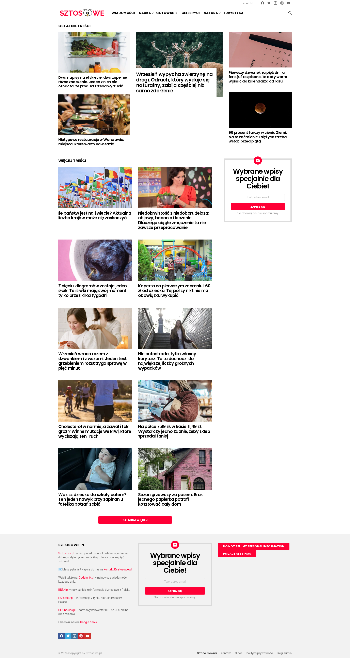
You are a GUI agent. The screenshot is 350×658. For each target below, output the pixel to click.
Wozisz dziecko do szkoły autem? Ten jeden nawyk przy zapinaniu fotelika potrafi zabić (92, 499)
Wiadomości (123, 13)
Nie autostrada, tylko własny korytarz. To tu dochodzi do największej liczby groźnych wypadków (167, 361)
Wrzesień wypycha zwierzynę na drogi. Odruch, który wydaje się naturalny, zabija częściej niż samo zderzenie (174, 82)
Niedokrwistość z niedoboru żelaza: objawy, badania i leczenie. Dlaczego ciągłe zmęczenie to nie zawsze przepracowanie (173, 220)
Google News (88, 622)
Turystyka (233, 13)
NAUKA (145, 13)
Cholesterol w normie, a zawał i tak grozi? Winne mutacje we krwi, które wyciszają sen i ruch (94, 431)
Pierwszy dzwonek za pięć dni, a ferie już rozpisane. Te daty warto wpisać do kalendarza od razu (258, 77)
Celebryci (190, 13)
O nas (238, 653)
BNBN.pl (63, 589)
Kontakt (248, 3)
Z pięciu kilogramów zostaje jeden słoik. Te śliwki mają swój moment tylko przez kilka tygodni (92, 290)
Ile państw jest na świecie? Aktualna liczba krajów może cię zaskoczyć (94, 215)
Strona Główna (207, 653)
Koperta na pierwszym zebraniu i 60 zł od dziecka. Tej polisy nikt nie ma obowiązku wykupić (174, 290)
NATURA (211, 13)
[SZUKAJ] (290, 13)
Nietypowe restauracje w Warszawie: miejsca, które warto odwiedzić (91, 142)
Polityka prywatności (259, 653)
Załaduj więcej (135, 520)
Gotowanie (166, 13)
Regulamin (284, 653)
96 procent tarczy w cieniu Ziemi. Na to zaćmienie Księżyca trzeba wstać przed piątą (258, 137)
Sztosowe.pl (66, 553)
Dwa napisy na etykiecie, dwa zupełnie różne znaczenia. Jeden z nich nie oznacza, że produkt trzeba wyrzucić (92, 82)
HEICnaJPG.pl (67, 610)
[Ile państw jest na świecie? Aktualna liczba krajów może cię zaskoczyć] (95, 187)
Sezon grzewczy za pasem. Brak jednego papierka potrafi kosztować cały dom (170, 499)
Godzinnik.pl (86, 577)
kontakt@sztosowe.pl (118, 569)
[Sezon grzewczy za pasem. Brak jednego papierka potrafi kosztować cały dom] (175, 469)
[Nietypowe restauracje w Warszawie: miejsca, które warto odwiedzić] (94, 114)
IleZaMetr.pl (65, 597)
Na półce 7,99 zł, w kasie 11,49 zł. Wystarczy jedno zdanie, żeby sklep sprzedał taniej (174, 431)
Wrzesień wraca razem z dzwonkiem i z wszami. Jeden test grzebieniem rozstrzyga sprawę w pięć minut (92, 361)
